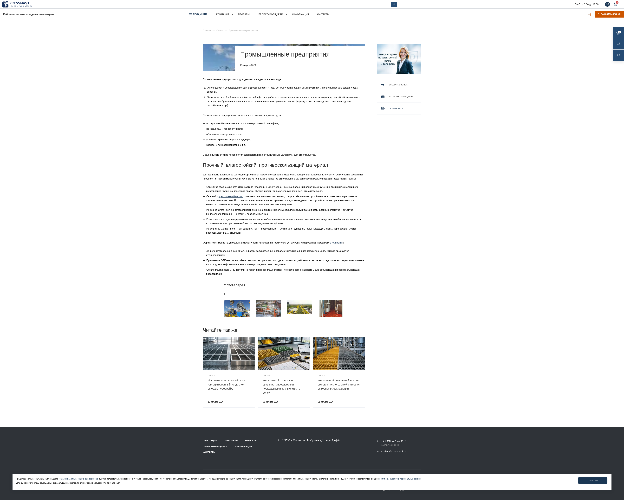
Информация (243, 446)
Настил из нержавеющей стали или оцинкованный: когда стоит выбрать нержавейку (227, 384)
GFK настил (336, 242)
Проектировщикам (215, 446)
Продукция (210, 440)
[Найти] (394, 4)
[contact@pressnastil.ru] (607, 4)
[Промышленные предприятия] (237, 308)
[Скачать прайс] (589, 14)
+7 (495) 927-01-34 (392, 441)
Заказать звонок (611, 14)
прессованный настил (231, 196)
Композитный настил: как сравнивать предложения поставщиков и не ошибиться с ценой (281, 386)
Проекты (251, 440)
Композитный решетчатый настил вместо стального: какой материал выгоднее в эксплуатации (338, 384)
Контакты (209, 452)
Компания (231, 440)
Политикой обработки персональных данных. (400, 479)
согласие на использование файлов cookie (78, 479)
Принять (593, 480)
